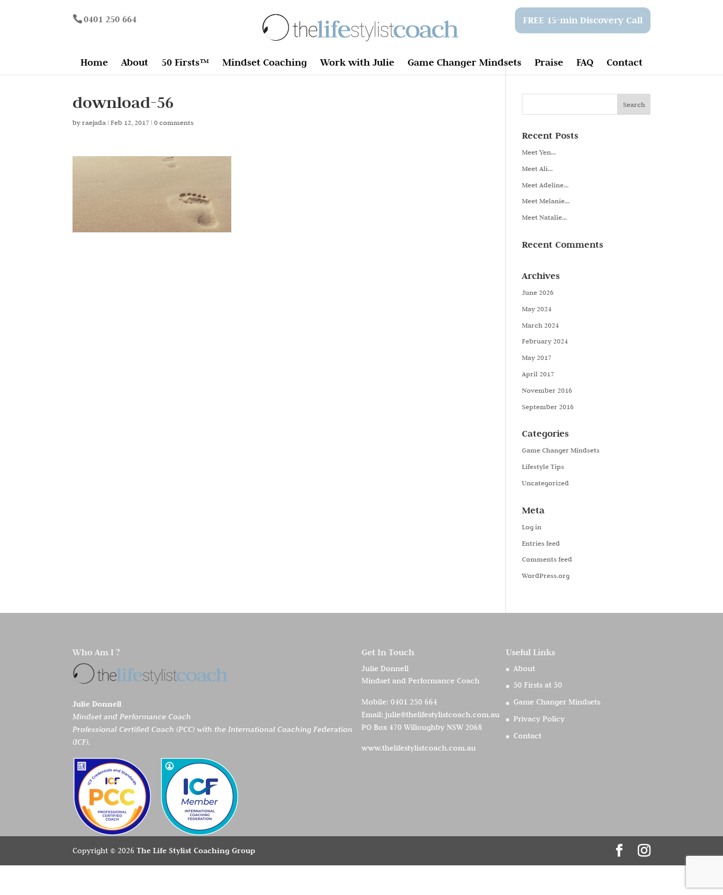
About (134, 63)
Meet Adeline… (545, 184)
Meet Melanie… (546, 200)
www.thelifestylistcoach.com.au (419, 748)
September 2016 (548, 406)
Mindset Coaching (264, 63)
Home (94, 63)
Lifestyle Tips (543, 466)
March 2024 (540, 325)
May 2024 (537, 308)
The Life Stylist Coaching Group (196, 850)
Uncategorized (545, 482)
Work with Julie (357, 63)
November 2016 (547, 390)
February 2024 (545, 341)
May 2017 (537, 357)
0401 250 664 (414, 702)
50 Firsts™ (185, 63)
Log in (531, 526)
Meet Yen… (539, 152)
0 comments (174, 122)
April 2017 (538, 373)
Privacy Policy (539, 719)
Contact (625, 63)
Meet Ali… (537, 168)
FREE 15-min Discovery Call (583, 20)
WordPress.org (546, 575)
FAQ (584, 63)
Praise (549, 63)
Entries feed (541, 543)
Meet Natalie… (544, 217)
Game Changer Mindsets (464, 63)
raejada (94, 122)
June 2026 (538, 292)
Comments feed (547, 559)
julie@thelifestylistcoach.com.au (442, 714)
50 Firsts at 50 (537, 685)
